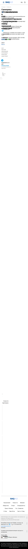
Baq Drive (12, 511)
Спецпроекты (21, 505)
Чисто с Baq (20, 511)
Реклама (3, 527)
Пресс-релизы (9, 508)
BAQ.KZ (3, 44)
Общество (6, 505)
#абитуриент (4, 56)
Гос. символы (19, 508)
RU (22, 2)
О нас (5, 511)
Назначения (7, 502)
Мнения (22, 502)
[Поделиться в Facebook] (2, 39)
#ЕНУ (2, 48)
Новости (9, 7)
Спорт (13, 505)
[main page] (12, 2)
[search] (25, 2)
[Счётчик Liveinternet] (4, 537)
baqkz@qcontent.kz (6, 526)
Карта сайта (4, 535)
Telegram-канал (5, 65)
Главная (3, 7)
